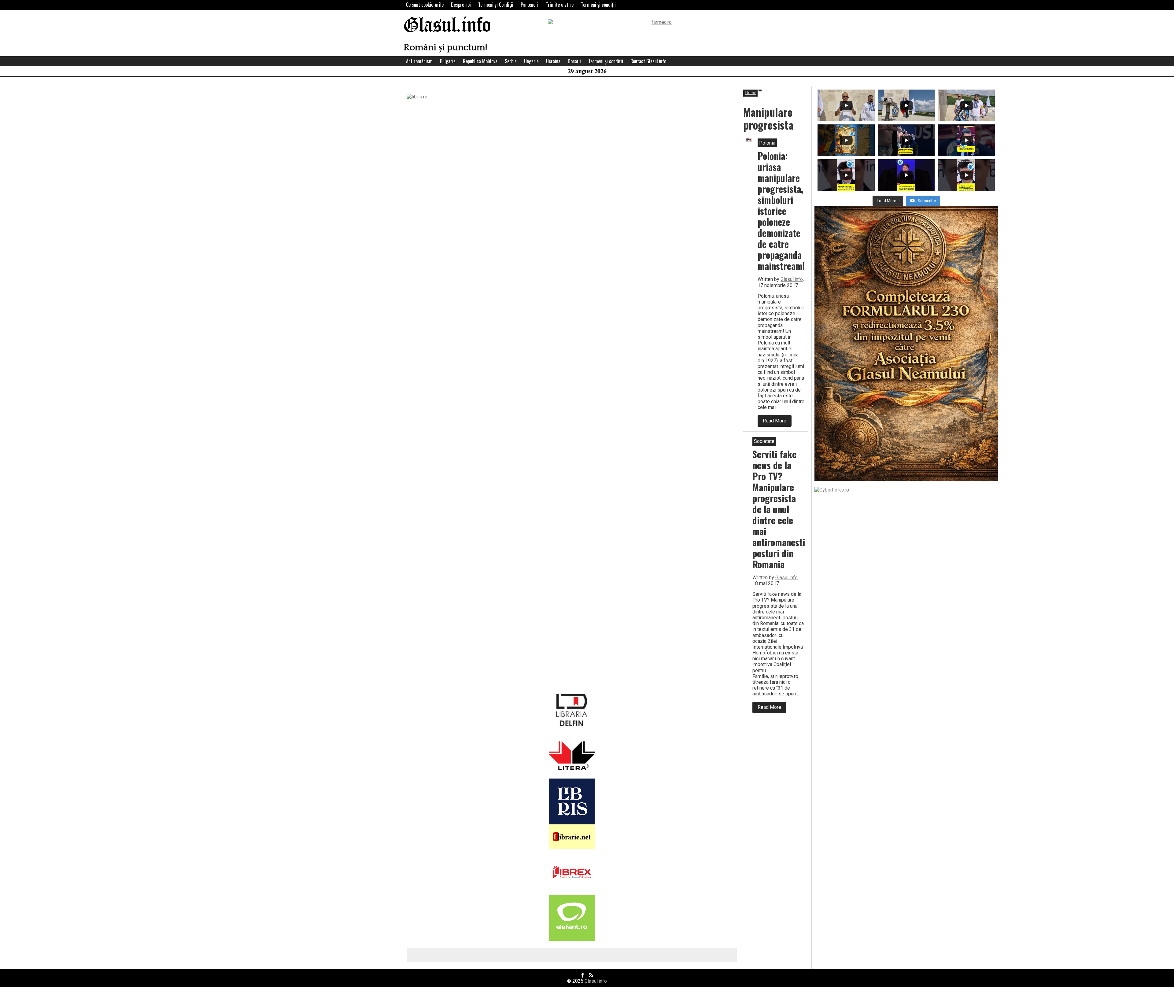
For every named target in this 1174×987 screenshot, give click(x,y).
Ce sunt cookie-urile (425, 4)
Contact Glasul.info (648, 61)
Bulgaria (448, 61)
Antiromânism (419, 61)
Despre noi (461, 4)
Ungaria (531, 61)
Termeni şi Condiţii (495, 4)
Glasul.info (447, 26)
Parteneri (529, 4)
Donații (574, 61)
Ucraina (553, 61)
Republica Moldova (480, 61)
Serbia (511, 61)
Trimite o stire (560, 4)
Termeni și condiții (598, 4)
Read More (777, 422)
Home (750, 93)
